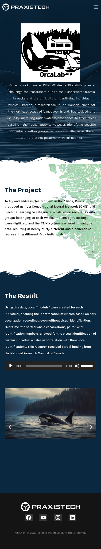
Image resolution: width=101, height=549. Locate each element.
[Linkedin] (72, 517)
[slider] (87, 365)
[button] (10, 426)
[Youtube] (43, 517)
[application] (50, 365)
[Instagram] (58, 517)
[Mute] (77, 365)
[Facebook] (29, 517)
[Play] (10, 365)
